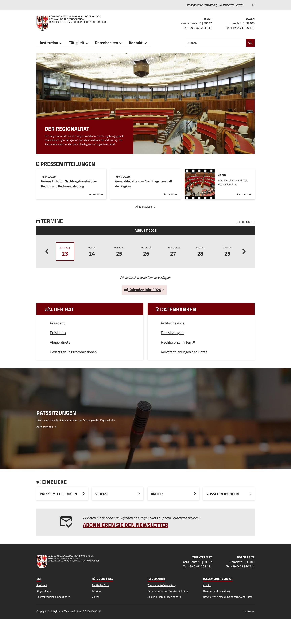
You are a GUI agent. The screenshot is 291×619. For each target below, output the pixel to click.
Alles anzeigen (143, 206)
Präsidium (58, 333)
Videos (95, 597)
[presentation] (46, 251)
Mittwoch (146, 251)
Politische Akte (172, 323)
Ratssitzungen (172, 333)
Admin (207, 585)
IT (253, 5)
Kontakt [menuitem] (136, 43)
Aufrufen (94, 194)
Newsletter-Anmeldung (216, 591)
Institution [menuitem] (49, 43)
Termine (96, 591)
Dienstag (119, 251)
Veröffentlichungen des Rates (184, 352)
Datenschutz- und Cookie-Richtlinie (168, 591)
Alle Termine (244, 222)
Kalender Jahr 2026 (144, 290)
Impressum (249, 611)
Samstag (227, 251)
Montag (92, 251)
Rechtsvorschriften (176, 342)
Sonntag (65, 251)
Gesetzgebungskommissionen (73, 352)
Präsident (57, 323)
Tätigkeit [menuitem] (76, 43)
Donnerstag (173, 251)
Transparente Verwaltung (162, 585)
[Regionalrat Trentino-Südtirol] (73, 23)
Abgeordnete (60, 342)
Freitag (200, 251)
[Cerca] (250, 43)
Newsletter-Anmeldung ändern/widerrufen (228, 597)
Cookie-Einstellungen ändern (164, 597)
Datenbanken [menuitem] (106, 43)
